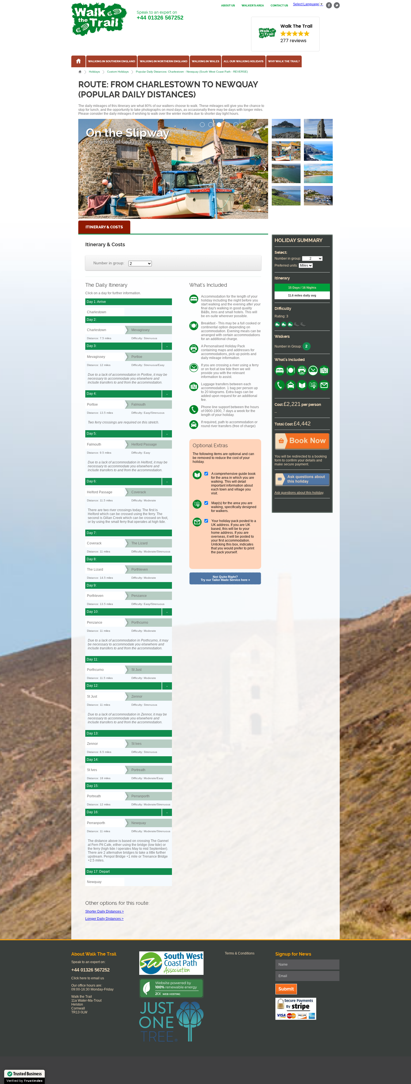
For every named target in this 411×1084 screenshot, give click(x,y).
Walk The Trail (99, 19)
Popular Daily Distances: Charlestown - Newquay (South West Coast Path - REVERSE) (192, 71)
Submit (286, 989)
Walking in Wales (205, 61)
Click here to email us (87, 978)
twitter (337, 5)
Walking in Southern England (111, 61)
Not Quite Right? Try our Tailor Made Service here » (225, 578)
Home (80, 71)
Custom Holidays (118, 71)
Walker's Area (253, 5)
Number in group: (108, 263)
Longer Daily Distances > (104, 919)
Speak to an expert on (160, 15)
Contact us (279, 5)
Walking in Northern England (163, 61)
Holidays (94, 71)
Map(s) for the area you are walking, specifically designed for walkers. (233, 507)
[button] (202, 123)
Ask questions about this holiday (299, 493)
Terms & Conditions (239, 953)
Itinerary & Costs (104, 227)
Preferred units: (286, 265)
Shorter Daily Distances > (104, 911)
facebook (329, 5)
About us (228, 5)
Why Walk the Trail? (284, 61)
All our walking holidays (243, 61)
